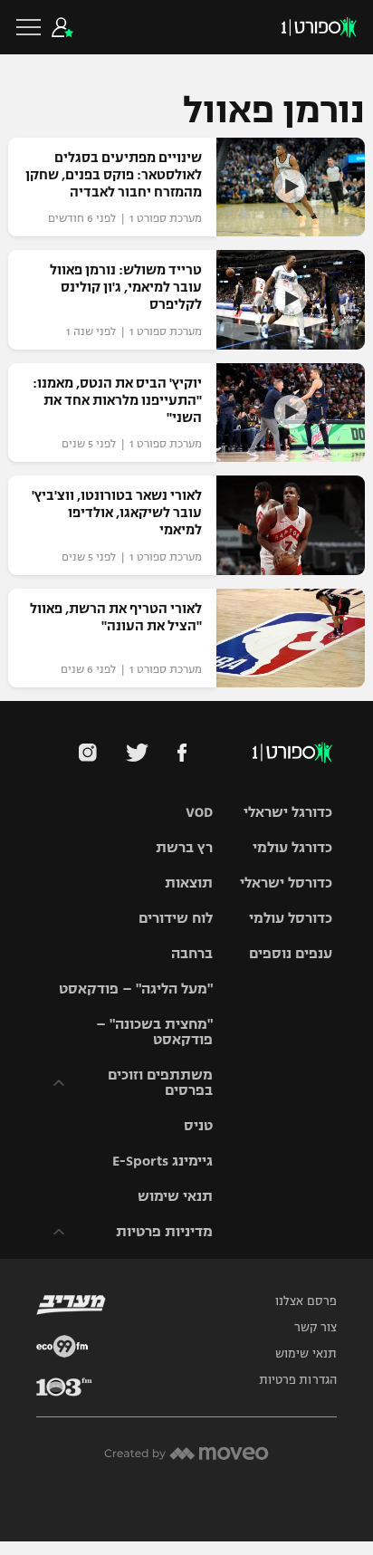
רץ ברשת (184, 847)
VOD (199, 812)
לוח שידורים (176, 918)
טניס (198, 1125)
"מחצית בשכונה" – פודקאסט (154, 1031)
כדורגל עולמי (292, 847)
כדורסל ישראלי (286, 882)
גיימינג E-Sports (162, 1160)
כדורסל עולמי (290, 918)
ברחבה (192, 953)
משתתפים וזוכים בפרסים (160, 1082)
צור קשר (315, 1327)
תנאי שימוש (175, 1196)
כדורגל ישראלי (288, 812)
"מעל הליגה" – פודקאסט (136, 988)
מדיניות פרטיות (164, 1231)
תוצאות (189, 882)
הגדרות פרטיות (298, 1380)
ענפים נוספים (290, 953)
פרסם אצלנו (306, 1301)
